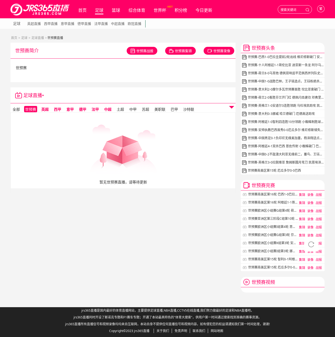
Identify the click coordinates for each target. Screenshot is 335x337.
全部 (16, 109)
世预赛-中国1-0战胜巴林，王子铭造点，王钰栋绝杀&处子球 (285, 81)
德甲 (82, 109)
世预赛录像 (221, 50)
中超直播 (118, 23)
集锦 (302, 195)
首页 (82, 10)
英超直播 (34, 23)
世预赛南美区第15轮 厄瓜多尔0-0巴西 (274, 170)
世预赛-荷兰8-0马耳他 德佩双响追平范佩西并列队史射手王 (285, 73)
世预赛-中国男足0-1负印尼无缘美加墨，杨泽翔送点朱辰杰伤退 (285, 138)
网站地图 (217, 331)
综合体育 (137, 10)
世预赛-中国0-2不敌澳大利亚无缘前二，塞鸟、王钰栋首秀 (285, 154)
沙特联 (188, 109)
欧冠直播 (134, 23)
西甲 (57, 109)
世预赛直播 (56, 95)
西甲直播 (51, 23)
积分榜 (181, 10)
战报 (319, 195)
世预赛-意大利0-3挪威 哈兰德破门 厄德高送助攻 (281, 113)
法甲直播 (101, 23)
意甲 (70, 109)
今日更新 (204, 10)
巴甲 (174, 109)
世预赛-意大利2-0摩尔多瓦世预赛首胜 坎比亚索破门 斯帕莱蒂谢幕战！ (285, 89)
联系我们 (199, 331)
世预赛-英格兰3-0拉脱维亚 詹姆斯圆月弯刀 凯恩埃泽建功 (285, 162)
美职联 (159, 109)
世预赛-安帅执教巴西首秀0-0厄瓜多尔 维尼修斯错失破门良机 (285, 130)
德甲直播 (84, 23)
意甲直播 (67, 23)
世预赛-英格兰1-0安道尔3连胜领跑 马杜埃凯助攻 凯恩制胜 (285, 105)
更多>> (317, 282)
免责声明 (181, 331)
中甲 (133, 109)
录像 (310, 195)
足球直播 (37, 38)
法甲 (95, 109)
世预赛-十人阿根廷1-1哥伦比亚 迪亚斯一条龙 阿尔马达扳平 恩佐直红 (285, 65)
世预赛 (30, 109)
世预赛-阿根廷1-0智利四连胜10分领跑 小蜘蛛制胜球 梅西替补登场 (285, 122)
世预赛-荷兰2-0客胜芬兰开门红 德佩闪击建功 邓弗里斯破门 (285, 97)
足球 (99, 10)
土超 (120, 109)
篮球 (116, 10)
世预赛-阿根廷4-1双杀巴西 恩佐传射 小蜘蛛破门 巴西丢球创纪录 (285, 146)
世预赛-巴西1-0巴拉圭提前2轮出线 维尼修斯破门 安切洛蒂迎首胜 (285, 57)
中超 (107, 109)
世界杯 (160, 10)
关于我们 (163, 331)
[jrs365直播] (40, 9)
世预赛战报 (144, 50)
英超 (45, 109)
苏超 (145, 109)
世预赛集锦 (183, 50)
